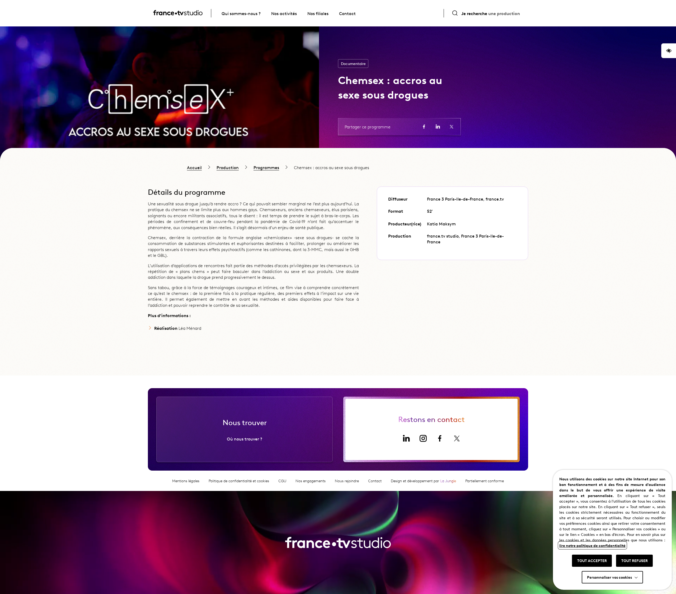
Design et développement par (423, 480)
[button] (668, 50)
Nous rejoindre (347, 480)
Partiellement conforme (484, 480)
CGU (282, 480)
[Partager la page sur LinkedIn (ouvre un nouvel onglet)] (437, 126)
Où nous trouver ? (244, 439)
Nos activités (284, 13)
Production (228, 167)
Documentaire (353, 63)
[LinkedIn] (406, 438)
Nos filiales (317, 13)
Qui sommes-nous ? (241, 13)
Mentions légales (185, 480)
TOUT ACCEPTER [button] (592, 560)
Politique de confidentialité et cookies (239, 480)
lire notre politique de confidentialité (592, 545)
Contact (347, 13)
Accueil (194, 167)
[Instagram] (423, 438)
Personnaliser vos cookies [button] (609, 577)
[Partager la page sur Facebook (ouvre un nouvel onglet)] (424, 126)
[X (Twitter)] (457, 438)
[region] (338, 167)
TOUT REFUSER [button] (634, 560)
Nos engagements (310, 480)
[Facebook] (440, 438)
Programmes (266, 167)
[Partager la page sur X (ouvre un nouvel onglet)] (451, 126)
